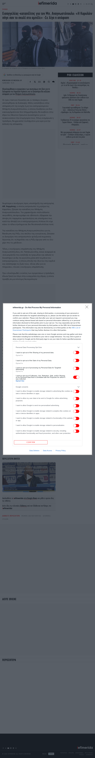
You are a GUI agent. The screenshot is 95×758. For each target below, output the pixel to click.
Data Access (47, 450)
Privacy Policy (61, 450)
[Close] (87, 307)
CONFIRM (31, 442)
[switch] (76, 352)
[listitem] (47, 347)
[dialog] (47, 379)
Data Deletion (34, 450)
